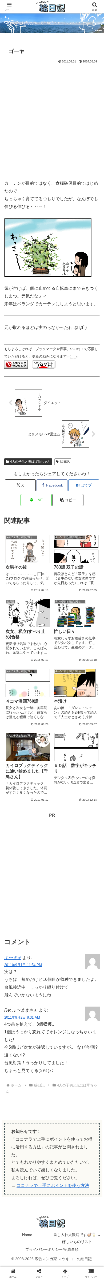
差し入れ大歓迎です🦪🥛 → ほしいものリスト (77, 1238)
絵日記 (65, 461)
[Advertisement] (52, 119)
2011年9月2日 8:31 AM (22, 1017)
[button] (67, 500)
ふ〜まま (12, 957)
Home (27, 1235)
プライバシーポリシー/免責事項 (52, 1249)
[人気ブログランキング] (16, 364)
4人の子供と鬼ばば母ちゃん (30, 461)
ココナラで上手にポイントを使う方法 (53, 1185)
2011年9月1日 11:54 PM (23, 965)
